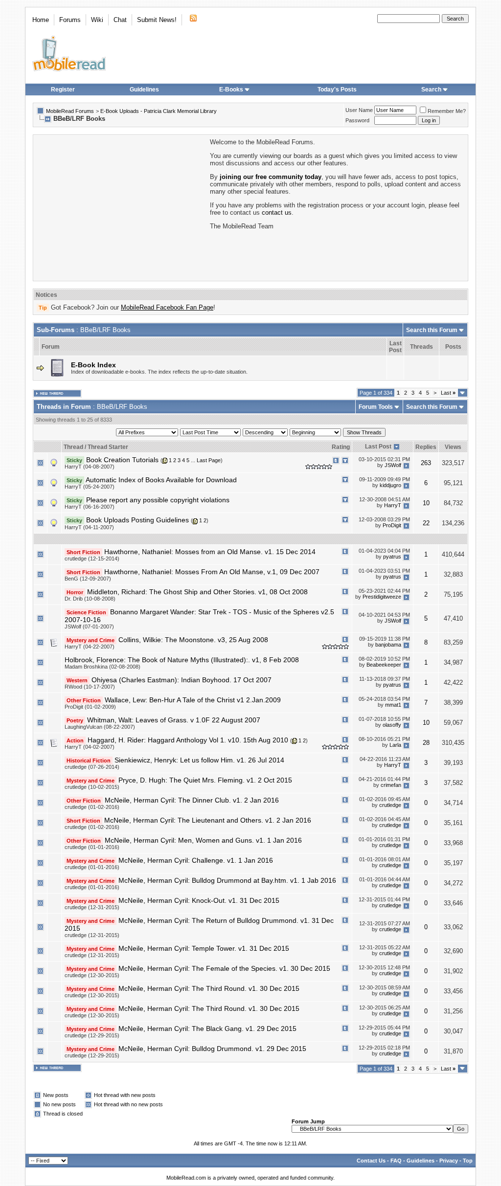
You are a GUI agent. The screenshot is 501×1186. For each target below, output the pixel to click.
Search (431, 89)
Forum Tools (376, 406)
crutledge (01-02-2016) (92, 807)
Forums (70, 19)
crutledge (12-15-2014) (92, 558)
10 (426, 503)
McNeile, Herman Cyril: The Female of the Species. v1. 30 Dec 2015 (224, 968)
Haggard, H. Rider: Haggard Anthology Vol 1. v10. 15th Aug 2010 (188, 740)
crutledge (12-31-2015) (92, 907)
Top (468, 1161)
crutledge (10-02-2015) (92, 787)
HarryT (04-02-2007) (89, 747)
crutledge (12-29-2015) (92, 1035)
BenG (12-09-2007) (88, 579)
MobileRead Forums (70, 111)
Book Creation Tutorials (122, 460)
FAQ (396, 1161)
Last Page (209, 460)
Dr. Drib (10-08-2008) (90, 599)
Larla (395, 745)
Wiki (97, 19)
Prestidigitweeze (382, 597)
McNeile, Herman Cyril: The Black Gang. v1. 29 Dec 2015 (207, 1028)
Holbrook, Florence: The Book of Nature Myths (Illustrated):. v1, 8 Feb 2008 (182, 660)
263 (426, 463)
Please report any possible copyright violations (157, 500)
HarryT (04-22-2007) (89, 646)
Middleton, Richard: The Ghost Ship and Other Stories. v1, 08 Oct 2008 (197, 592)
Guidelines (144, 89)
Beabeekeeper (383, 665)
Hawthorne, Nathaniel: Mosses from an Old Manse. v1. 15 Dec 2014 (210, 552)
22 (426, 523)
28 (426, 742)
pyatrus (392, 556)
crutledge (390, 805)
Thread (73, 447)
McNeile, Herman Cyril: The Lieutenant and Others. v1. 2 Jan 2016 (207, 820)
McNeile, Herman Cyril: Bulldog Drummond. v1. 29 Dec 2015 (212, 1048)
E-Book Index (93, 365)
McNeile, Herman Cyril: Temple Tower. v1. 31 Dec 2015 (203, 948)
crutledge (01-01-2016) (92, 847)
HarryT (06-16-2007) (89, 507)
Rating (341, 447)
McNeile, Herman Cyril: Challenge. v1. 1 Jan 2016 (195, 860)
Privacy (448, 1161)
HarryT (392, 505)
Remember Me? (447, 111)
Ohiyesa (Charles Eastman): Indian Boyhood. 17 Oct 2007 (181, 680)
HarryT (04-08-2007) (89, 467)
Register (63, 89)
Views (453, 447)
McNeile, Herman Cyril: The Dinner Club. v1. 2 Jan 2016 (192, 800)
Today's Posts (337, 89)
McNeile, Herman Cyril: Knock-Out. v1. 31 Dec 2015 (198, 900)
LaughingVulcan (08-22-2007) (100, 727)
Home (40, 19)
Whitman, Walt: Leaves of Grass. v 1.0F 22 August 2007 (173, 720)
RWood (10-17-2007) (90, 687)
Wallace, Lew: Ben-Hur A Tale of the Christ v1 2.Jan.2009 (193, 700)
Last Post (378, 446)
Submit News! (157, 19)
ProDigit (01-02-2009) (90, 707)
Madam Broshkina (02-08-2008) (102, 667)
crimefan (391, 785)
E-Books (231, 89)
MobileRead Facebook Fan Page (167, 307)
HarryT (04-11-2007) (89, 527)
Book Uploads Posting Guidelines (137, 520)
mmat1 (393, 705)
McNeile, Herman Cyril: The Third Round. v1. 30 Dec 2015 (208, 988)
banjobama (388, 645)
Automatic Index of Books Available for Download (161, 480)
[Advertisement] (121, 206)
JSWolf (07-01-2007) (89, 626)
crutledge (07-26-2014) (92, 767)
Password (357, 120)
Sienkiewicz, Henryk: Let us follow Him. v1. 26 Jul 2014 (199, 760)
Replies (425, 447)
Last (448, 393)
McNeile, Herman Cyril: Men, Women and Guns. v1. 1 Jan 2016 (203, 840)
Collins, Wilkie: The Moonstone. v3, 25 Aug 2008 (193, 640)
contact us (277, 212)
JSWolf (393, 465)
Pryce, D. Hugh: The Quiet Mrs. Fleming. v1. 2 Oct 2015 (205, 780)
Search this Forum (431, 330)
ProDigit (392, 525)
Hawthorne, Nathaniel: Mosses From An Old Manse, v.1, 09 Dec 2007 (211, 572)
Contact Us (371, 1161)
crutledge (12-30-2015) (92, 975)
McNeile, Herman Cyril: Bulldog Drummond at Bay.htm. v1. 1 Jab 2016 (227, 880)
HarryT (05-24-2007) (89, 487)
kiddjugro (390, 485)
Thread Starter (108, 447)
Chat (120, 19)
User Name (359, 110)
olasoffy (392, 725)
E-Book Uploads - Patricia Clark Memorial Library (158, 111)
